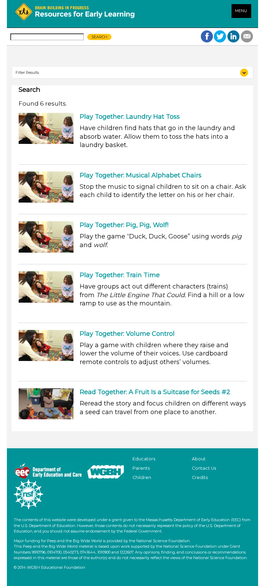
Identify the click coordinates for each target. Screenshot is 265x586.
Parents (141, 468)
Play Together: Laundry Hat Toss (130, 116)
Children (141, 477)
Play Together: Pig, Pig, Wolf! (124, 225)
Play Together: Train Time (120, 275)
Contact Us (204, 468)
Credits (200, 477)
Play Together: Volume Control (127, 334)
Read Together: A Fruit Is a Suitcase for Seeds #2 (155, 392)
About (199, 458)
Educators (143, 458)
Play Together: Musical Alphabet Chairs (141, 175)
